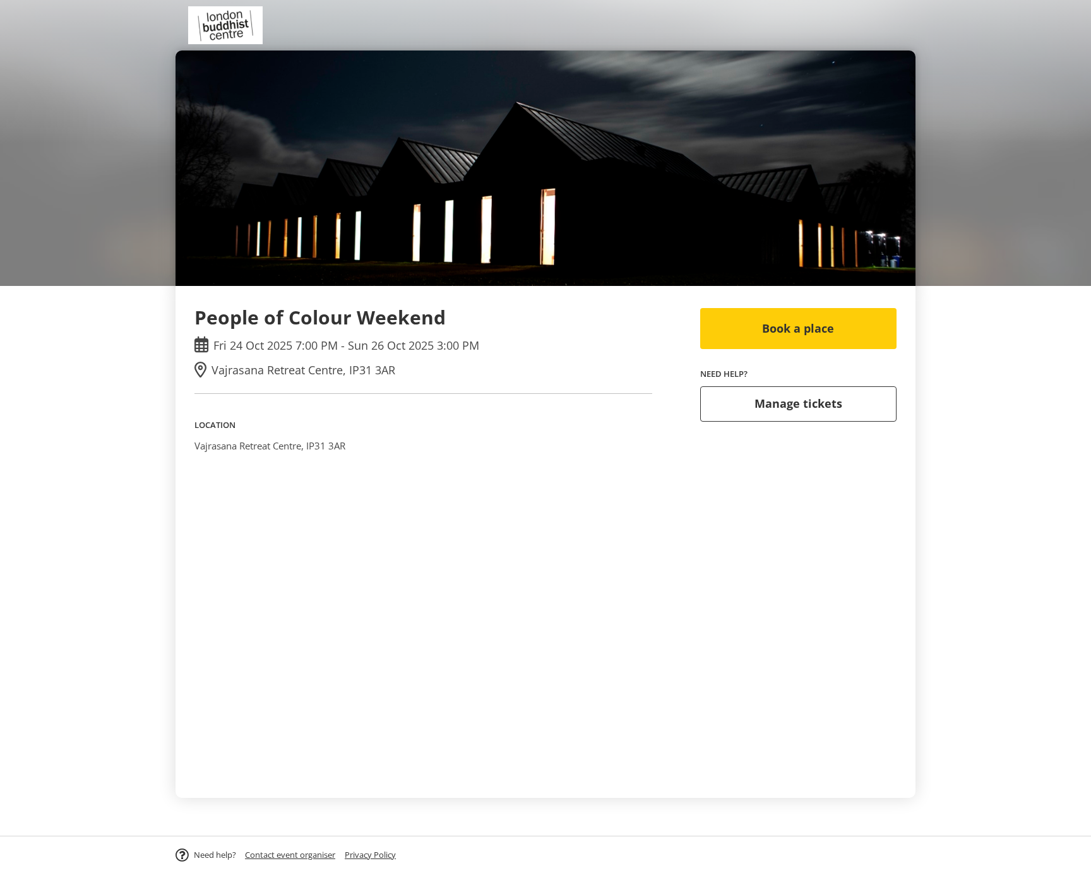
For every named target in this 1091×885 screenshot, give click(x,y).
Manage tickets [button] (798, 403)
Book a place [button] (798, 328)
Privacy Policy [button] (370, 854)
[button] (290, 854)
